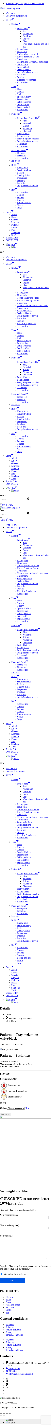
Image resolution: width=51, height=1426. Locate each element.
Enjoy (14, 217)
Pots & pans (22, 28)
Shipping (10, 1327)
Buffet (14, 165)
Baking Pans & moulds (27, 118)
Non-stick (27, 123)
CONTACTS (12, 240)
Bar (13, 189)
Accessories (22, 82)
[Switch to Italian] (15, 247)
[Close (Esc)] (9, 1413)
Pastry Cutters (23, 133)
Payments (10, 1324)
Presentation (22, 99)
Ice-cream (15, 161)
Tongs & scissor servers (27, 72)
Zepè (13, 235)
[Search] (1, 517)
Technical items (24, 69)
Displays (21, 180)
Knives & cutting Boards (28, 56)
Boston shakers (24, 202)
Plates (19, 89)
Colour (3, 1108)
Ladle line (21, 74)
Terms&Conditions (14, 1335)
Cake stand (22, 144)
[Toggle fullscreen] (4, 1413)
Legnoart (15, 222)
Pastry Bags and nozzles (28, 138)
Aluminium (28, 33)
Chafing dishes (23, 175)
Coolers (20, 195)
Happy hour (22, 167)
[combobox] (13, 499)
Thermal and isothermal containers (32, 62)
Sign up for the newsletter (14, 1274)
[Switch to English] (10, 1422)
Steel (25, 31)
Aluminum (27, 128)
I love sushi (22, 51)
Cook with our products (16, 16)
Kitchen (14, 24)
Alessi (14, 214)
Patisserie (15, 114)
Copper (26, 39)
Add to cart (5, 1114)
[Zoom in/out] (1, 1413)
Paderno (15, 225)
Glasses (20, 91)
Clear (27, 1108)
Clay (25, 41)
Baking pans (22, 49)
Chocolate (27, 131)
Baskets (20, 173)
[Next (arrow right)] (4, 1415)
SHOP (9, 20)
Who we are (11, 13)
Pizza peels (22, 153)
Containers (22, 59)
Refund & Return (13, 1329)
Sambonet (15, 232)
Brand (8, 212)
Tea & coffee (23, 104)
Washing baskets (24, 67)
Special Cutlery (24, 97)
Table (13, 86)
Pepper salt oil (23, 107)
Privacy (9, 1332)
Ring (25, 120)
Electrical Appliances (26, 80)
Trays (19, 207)
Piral (13, 230)
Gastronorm (22, 64)
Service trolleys (24, 170)
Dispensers (22, 178)
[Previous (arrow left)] (1, 1415)
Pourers (20, 197)
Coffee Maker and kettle (28, 54)
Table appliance (24, 102)
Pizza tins (21, 155)
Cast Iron (27, 36)
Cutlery (20, 94)
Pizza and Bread (18, 150)
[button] (25, 252)
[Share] (7, 1413)
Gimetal (14, 219)
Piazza (14, 227)
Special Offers (12, 237)
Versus (20, 205)
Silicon (26, 126)
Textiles (20, 77)
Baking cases (23, 136)
